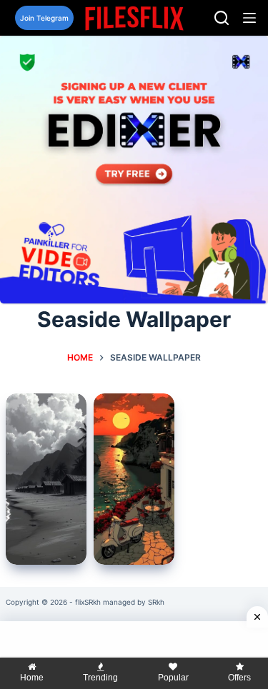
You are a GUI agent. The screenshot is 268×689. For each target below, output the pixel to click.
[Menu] (249, 17)
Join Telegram (44, 18)
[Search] (221, 18)
